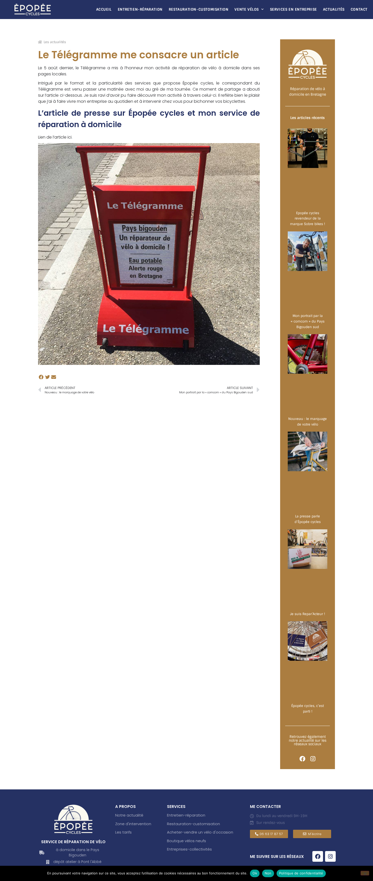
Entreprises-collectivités (189, 849)
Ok (254, 873)
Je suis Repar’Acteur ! (307, 614)
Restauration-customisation (193, 823)
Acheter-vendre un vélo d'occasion (200, 832)
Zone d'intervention (133, 823)
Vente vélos (246, 9)
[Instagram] (313, 759)
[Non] (365, 873)
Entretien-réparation (140, 9)
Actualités (334, 9)
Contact (359, 9)
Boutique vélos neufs (186, 840)
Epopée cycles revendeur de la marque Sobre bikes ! (307, 218)
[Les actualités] (40, 42)
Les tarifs (123, 832)
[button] (41, 377)
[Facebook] (302, 759)
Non (268, 873)
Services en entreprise (293, 9)
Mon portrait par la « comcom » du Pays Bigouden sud (308, 321)
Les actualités (55, 42)
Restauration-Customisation (199, 9)
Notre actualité (129, 815)
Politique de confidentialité (301, 873)
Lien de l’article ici (55, 137)
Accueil (104, 9)
